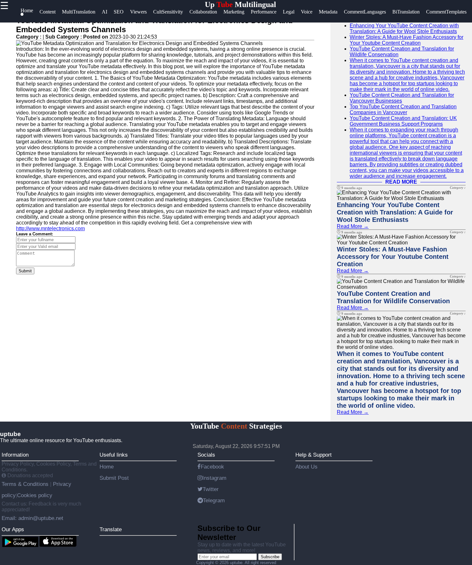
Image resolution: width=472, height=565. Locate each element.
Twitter (211, 489)
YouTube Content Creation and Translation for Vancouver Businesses (402, 98)
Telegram (214, 500)
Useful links (114, 454)
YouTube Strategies (236, 426)
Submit (25, 271)
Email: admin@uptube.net (32, 518)
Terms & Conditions (26, 484)
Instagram (214, 478)
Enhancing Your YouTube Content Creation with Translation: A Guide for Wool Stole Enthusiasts (404, 28)
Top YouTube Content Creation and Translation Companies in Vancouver (403, 109)
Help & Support (313, 454)
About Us (306, 466)
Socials (206, 454)
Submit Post (114, 478)
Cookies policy (34, 495)
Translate (111, 529)
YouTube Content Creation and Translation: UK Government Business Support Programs (403, 121)
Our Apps (13, 529)
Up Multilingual (240, 4)
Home (107, 466)
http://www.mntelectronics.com (50, 228)
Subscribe (270, 556)
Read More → (353, 226)
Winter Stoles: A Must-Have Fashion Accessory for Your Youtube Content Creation (406, 40)
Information (15, 454)
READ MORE (401, 182)
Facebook (212, 466)
